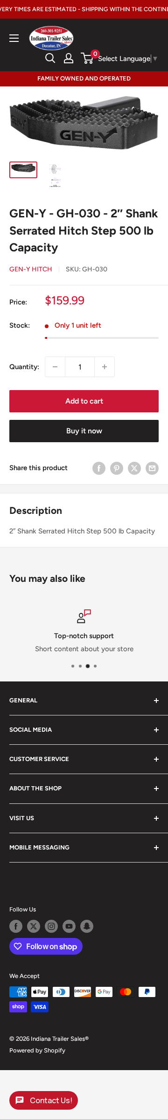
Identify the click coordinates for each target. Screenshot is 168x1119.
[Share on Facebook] (98, 467)
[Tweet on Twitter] (134, 467)
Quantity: (24, 367)
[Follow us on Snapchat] (86, 926)
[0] (87, 58)
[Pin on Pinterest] (116, 467)
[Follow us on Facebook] (15, 926)
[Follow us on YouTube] (69, 926)
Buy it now (84, 430)
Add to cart (84, 401)
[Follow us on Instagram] (51, 926)
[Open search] (50, 58)
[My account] (68, 58)
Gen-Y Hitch (30, 269)
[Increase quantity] (104, 367)
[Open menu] (14, 38)
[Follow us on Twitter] (33, 926)
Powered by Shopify (37, 1050)
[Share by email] (152, 467)
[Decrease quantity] (55, 367)
